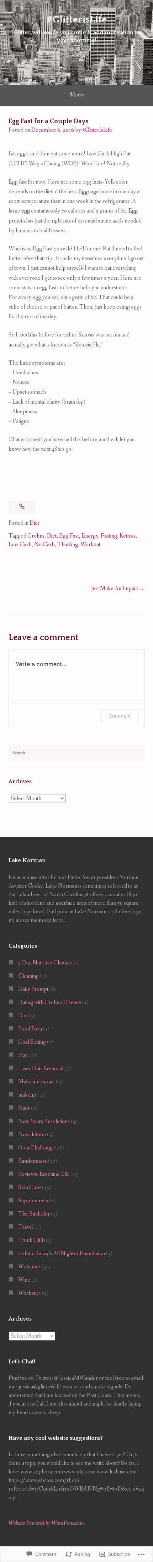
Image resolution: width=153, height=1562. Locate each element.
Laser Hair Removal (40, 1068)
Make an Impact (36, 1082)
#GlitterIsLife (97, 130)
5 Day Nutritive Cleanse (45, 963)
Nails (24, 1108)
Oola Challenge (36, 1148)
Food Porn (30, 1029)
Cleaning (28, 976)
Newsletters (32, 1134)
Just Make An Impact (114, 588)
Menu (76, 94)
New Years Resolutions (44, 1121)
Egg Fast (69, 536)
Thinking (67, 544)
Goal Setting (32, 1042)
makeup (27, 1095)
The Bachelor (34, 1214)
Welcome (29, 1267)
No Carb (44, 544)
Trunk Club (31, 1240)
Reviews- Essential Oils (43, 1174)
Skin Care (29, 1187)
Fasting (109, 536)
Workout (90, 544)
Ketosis (128, 536)
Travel (25, 1227)
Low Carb (20, 544)
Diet (34, 523)
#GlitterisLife (76, 19)
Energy (89, 536)
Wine (24, 1280)
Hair (23, 1055)
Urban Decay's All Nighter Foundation (61, 1253)
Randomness (32, 1161)
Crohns (35, 536)
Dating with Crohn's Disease (49, 1002)
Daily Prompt (33, 989)
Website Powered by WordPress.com (46, 1523)
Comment (120, 716)
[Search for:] (76, 752)
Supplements (33, 1200)
